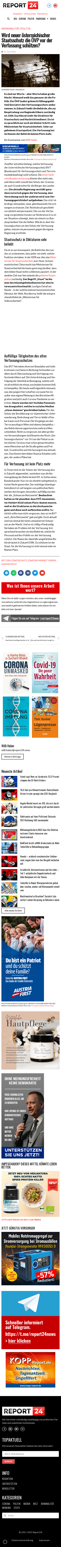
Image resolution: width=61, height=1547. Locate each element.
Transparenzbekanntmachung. (45, 159)
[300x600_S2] (22, 1000)
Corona (22, 18)
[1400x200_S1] (30, 152)
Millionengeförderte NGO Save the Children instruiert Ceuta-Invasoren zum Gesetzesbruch (39, 833)
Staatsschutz (19, 560)
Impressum (44, 1540)
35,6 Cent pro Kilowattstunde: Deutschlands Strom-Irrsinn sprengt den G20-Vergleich (39, 791)
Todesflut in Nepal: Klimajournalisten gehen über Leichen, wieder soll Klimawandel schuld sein (39, 886)
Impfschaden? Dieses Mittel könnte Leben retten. (29, 1165)
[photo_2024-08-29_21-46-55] (30, 1068)
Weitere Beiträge (12, 756)
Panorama (40, 18)
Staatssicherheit (37, 560)
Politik (31, 18)
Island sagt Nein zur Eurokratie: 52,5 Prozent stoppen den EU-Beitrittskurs (39, 778)
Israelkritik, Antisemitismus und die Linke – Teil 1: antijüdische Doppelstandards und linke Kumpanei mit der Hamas (39, 873)
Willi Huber (31, 139)
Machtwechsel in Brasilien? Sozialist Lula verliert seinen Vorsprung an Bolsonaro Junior (40, 898)
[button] (8, 18)
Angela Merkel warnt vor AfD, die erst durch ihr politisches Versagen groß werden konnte (39, 805)
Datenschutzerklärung (22, 1540)
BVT (3, 560)
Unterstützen (30, 13)
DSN (8, 560)
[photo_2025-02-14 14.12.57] (22, 1157)
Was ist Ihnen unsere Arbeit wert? (30, 588)
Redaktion (17, 13)
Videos (53, 18)
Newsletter (42, 13)
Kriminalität (10, 28)
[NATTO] (30, 1216)
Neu (15, 18)
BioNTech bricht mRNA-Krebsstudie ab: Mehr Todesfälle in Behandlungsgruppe (40, 844)
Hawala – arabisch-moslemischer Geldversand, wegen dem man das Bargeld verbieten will (39, 860)
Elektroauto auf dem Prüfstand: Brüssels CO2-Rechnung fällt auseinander (38, 818)
